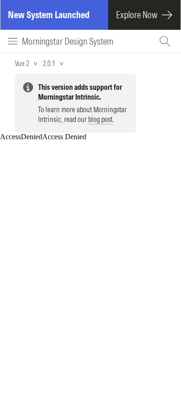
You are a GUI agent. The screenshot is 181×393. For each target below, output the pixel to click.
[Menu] (12, 41)
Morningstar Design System (67, 41)
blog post (100, 119)
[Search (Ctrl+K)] (166, 41)
